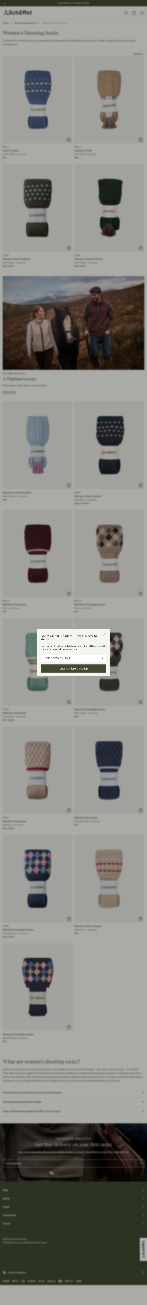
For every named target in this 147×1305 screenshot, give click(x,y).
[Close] (104, 634)
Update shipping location (74, 668)
